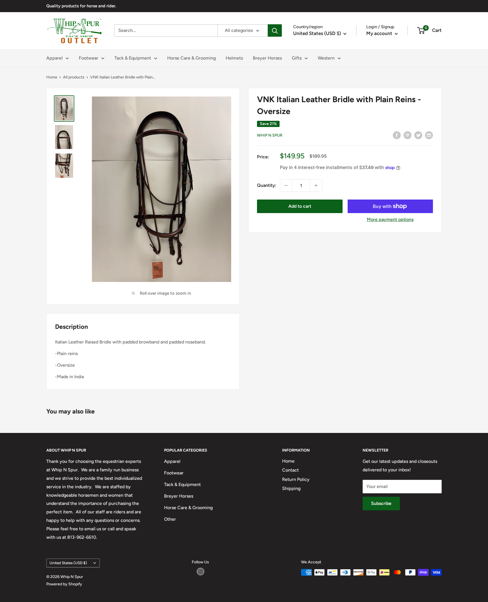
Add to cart (299, 206)
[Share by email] (429, 135)
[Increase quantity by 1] (316, 185)
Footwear (88, 58)
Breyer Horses (267, 58)
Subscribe (381, 503)
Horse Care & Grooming (191, 58)
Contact (290, 470)
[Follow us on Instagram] (200, 571)
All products (73, 77)
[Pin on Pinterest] (407, 135)
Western (326, 58)
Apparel (54, 58)
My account (379, 33)
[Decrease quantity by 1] (286, 185)
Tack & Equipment (132, 58)
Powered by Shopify (64, 584)
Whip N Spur (269, 135)
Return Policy (296, 479)
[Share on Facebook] (397, 135)
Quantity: (266, 185)
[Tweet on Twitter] (418, 135)
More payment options (390, 219)
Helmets (234, 58)
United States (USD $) (68, 563)
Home (51, 77)
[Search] (275, 30)
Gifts (297, 58)
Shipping (291, 488)
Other (170, 519)
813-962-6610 (81, 537)
